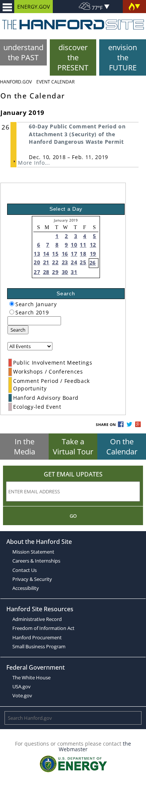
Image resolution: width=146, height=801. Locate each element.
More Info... (34, 162)
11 (83, 244)
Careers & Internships (36, 560)
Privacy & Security (32, 579)
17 (74, 253)
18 (83, 253)
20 (37, 262)
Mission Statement (33, 551)
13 (37, 253)
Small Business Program (39, 646)
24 (74, 262)
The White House (31, 677)
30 (65, 271)
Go (73, 515)
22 (55, 262)
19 (93, 253)
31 (74, 271)
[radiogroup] (11, 303)
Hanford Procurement (37, 637)
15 (55, 253)
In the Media (24, 446)
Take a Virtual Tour (73, 446)
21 (46, 262)
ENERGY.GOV (33, 6)
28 (46, 271)
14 (46, 253)
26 (92, 262)
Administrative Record (37, 619)
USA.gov (21, 686)
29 (55, 271)
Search (17, 329)
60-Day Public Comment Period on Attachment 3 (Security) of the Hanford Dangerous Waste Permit (77, 134)
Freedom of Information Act (43, 628)
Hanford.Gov (16, 82)
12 (93, 244)
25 (83, 262)
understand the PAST (23, 52)
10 (74, 244)
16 (65, 253)
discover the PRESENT (72, 57)
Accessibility (25, 588)
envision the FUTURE (122, 57)
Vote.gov (22, 695)
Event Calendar (55, 82)
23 (65, 262)
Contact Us (24, 570)
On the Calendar (121, 446)
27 (37, 271)
